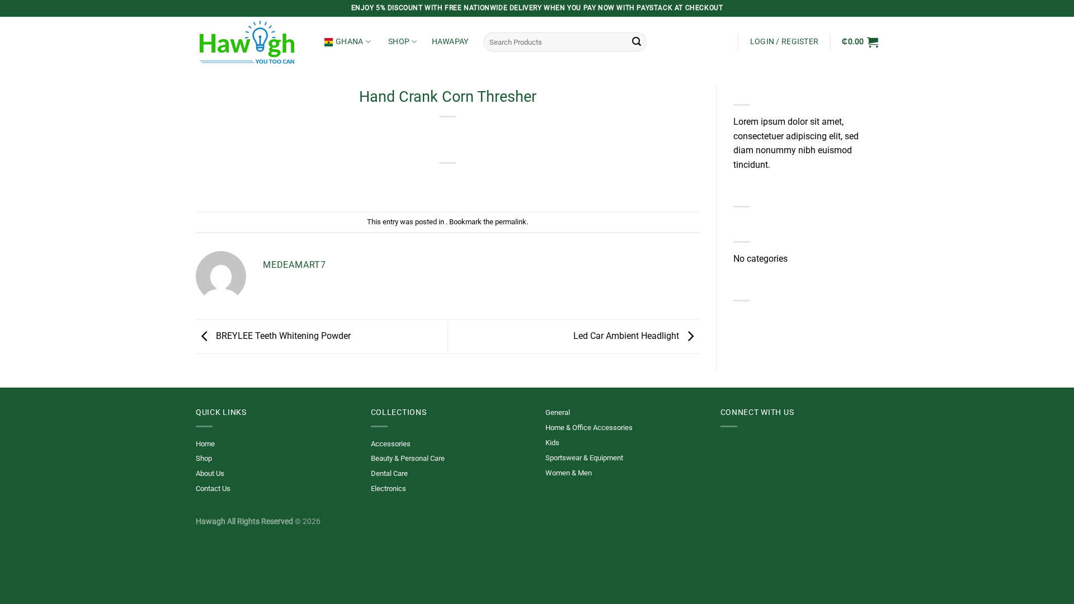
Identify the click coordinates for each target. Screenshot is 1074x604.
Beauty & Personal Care (408, 458)
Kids (552, 442)
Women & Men (568, 473)
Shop (398, 41)
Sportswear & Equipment (584, 458)
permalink (510, 222)
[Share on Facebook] (407, 182)
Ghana (349, 41)
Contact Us (213, 488)
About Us (210, 473)
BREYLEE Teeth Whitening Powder (282, 336)
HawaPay (450, 41)
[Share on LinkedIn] (488, 182)
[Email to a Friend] (448, 182)
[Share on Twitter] (427, 182)
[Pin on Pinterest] (468, 182)
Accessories (391, 444)
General (557, 412)
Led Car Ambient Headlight (627, 336)
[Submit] (636, 41)
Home (205, 444)
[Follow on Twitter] (727, 450)
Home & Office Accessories (589, 427)
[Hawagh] (252, 42)
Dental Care (389, 473)
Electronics (388, 488)
